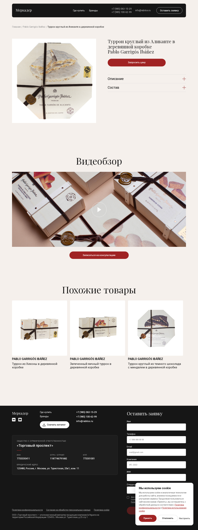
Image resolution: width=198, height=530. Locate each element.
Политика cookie (101, 510)
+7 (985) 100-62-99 (122, 12)
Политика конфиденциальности (27, 510)
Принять (147, 518)
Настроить (184, 518)
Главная (16, 26)
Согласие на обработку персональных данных (68, 510)
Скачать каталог (56, 424)
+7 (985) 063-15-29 (122, 8)
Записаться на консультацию (99, 255)
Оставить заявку (169, 10)
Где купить (79, 10)
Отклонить (167, 518)
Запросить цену (137, 62)
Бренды (93, 10)
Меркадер (24, 10)
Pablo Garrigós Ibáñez (34, 26)
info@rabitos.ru (143, 10)
